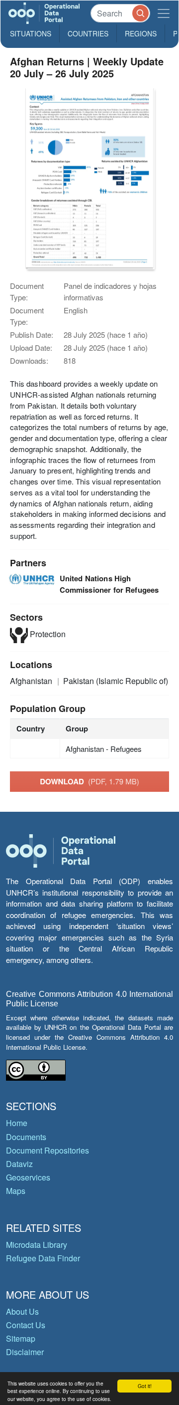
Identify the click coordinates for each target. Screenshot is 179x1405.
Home (16, 1123)
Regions (141, 33)
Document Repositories (47, 1150)
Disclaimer (25, 1352)
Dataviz (19, 1164)
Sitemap (20, 1338)
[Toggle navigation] (163, 13)
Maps (15, 1190)
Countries (88, 33)
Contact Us (25, 1325)
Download (89, 781)
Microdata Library (36, 1244)
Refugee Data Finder (43, 1258)
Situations (30, 33)
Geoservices (28, 1177)
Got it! (145, 1386)
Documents (26, 1137)
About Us (22, 1311)
